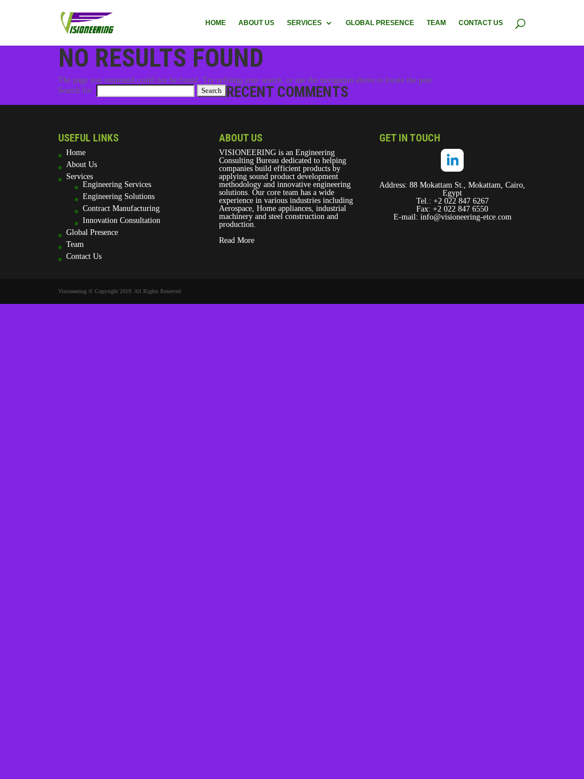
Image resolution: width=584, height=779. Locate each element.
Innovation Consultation (121, 220)
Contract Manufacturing (121, 208)
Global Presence (380, 23)
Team (436, 23)
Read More (236, 240)
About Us (256, 23)
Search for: (76, 90)
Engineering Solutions (119, 196)
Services (304, 23)
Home (215, 23)
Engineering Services (117, 184)
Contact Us (481, 23)
